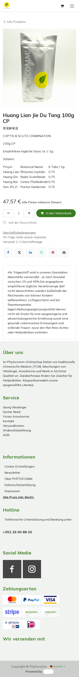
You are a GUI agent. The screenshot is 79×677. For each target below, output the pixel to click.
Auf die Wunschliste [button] (22, 222)
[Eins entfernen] (8, 213)
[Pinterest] (53, 252)
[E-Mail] (64, 252)
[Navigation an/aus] (72, 6)
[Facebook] (8, 252)
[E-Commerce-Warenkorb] (62, 6)
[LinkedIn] (30, 252)
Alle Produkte (16, 22)
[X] (19, 252)
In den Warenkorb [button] (58, 213)
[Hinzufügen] (29, 213)
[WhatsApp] (41, 252)
